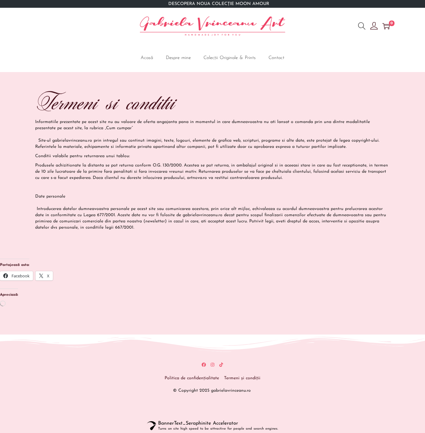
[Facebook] (203, 364)
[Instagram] (212, 364)
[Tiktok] (221, 364)
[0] (386, 26)
